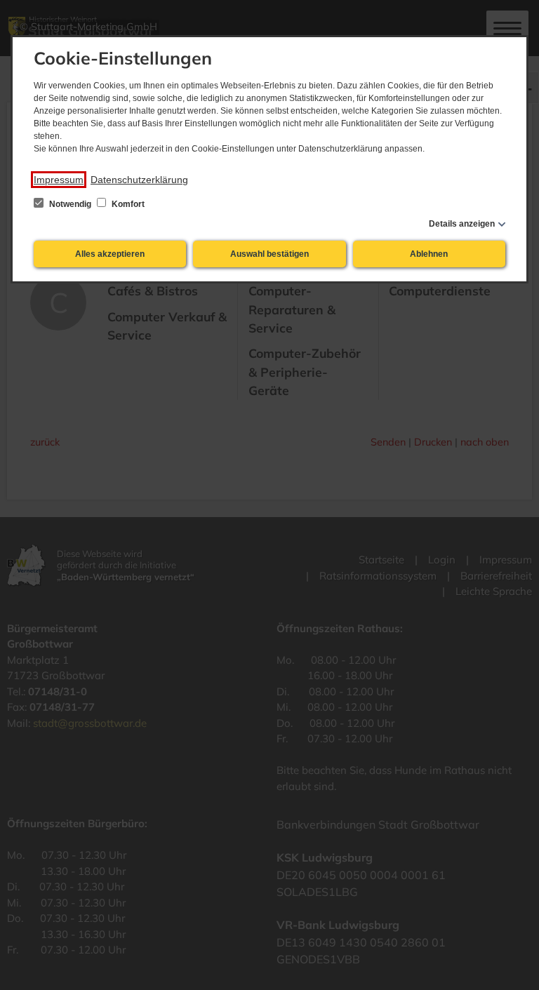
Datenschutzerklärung (139, 179)
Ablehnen (429, 254)
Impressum (59, 179)
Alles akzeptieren (110, 254)
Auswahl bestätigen (269, 254)
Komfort (127, 204)
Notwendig (70, 204)
